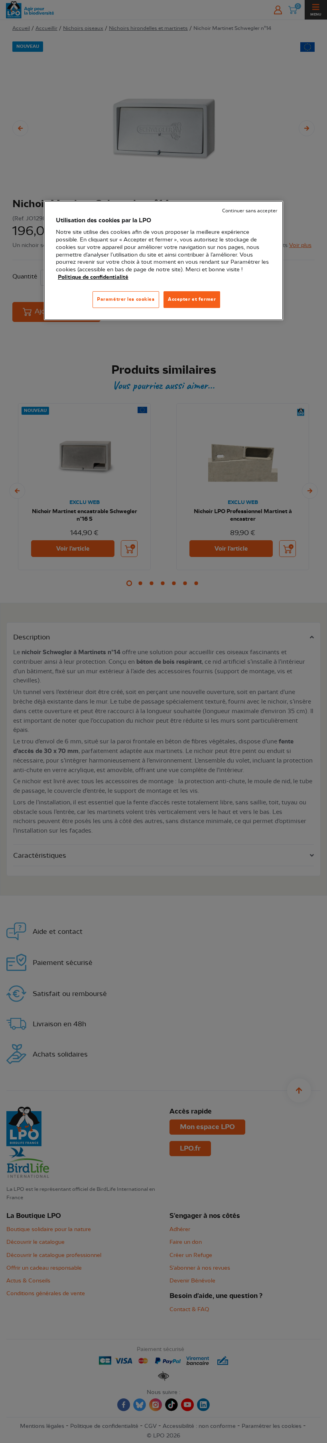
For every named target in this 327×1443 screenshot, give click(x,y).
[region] (163, 260)
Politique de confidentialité (93, 277)
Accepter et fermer (192, 299)
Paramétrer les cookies (126, 299)
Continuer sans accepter (249, 211)
